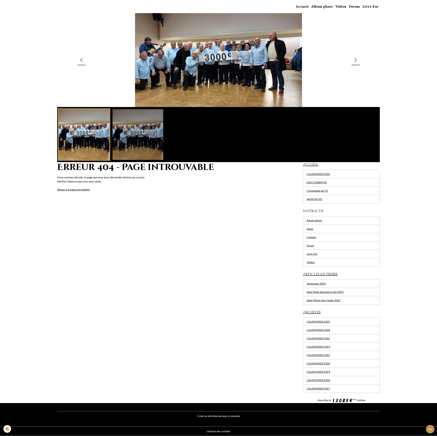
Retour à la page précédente (73, 189)
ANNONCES (314, 199)
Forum (354, 6)
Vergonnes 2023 (316, 283)
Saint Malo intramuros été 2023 (325, 292)
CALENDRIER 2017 (318, 388)
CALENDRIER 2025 (318, 321)
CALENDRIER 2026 (318, 174)
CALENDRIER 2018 (318, 380)
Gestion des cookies (218, 431)
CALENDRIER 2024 (318, 330)
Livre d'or (370, 6)
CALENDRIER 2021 (318, 355)
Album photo (322, 6)
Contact (311, 237)
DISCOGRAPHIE (317, 182)
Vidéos (340, 6)
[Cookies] (7, 429)
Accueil (302, 6)
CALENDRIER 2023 (318, 346)
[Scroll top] (430, 429)
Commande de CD (317, 190)
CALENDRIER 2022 (318, 338)
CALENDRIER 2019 (318, 371)
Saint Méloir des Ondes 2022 (323, 300)
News (310, 228)
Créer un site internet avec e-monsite (218, 416)
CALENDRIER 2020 (318, 363)
